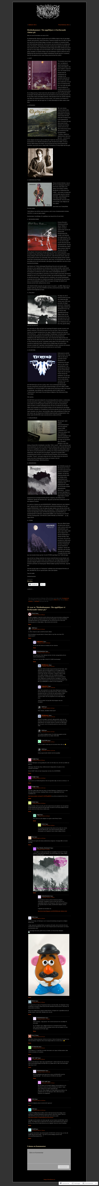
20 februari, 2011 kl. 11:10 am (48, 750)
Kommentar (63, 1167)
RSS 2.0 (56, 599)
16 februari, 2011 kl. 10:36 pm (43, 642)
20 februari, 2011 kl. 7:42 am (48, 1082)
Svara (29, 624)
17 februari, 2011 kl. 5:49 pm (48, 825)
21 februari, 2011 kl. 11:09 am (38, 1100)
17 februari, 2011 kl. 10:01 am (38, 787)
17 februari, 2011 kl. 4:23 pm (43, 816)
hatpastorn (40, 641)
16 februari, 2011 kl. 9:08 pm (38, 614)
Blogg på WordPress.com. (49, 1179)
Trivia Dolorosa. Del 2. (64, 24)
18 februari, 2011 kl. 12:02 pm (48, 716)
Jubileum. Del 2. (32, 24)
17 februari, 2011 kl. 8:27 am (43, 652)
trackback (37, 601)
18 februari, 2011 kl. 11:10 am (43, 1071)
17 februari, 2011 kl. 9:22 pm (48, 708)
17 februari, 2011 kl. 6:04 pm (38, 1048)
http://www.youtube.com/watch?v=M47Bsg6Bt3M (39, 796)
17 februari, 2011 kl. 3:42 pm (38, 918)
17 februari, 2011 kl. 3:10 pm (43, 849)
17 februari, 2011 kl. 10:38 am (38, 803)
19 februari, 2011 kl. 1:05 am (48, 741)
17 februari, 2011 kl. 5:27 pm (38, 1036)
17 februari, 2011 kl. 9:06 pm (38, 1059)
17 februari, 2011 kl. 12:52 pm (38, 838)
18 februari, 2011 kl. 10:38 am (48, 687)
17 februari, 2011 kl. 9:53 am (48, 666)
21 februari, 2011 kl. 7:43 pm (38, 1130)
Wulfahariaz (45, 665)
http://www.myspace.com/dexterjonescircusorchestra (40, 1117)
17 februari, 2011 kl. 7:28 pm (48, 897)
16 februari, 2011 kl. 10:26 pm (38, 778)
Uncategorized (65, 598)
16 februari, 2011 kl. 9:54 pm (38, 760)
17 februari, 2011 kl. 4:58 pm (38, 1002)
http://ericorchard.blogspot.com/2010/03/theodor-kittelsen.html (52, 911)
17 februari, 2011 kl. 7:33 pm (43, 1019)
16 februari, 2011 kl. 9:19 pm (38, 629)
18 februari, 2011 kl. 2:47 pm (48, 731)
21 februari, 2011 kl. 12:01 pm (38, 1110)
